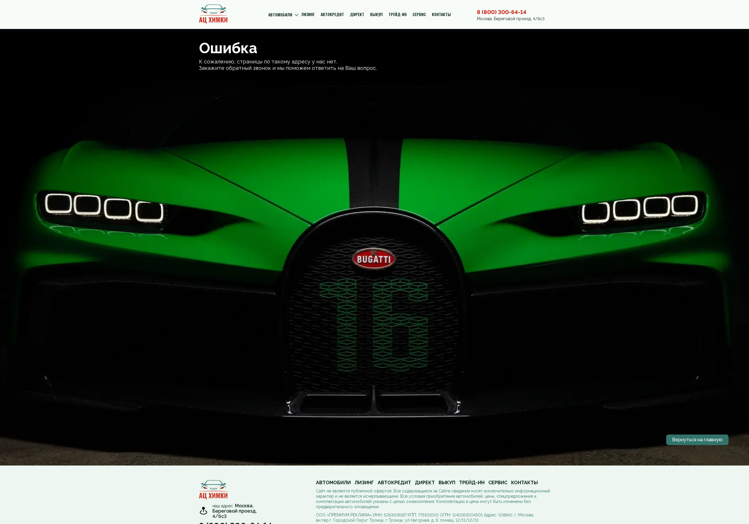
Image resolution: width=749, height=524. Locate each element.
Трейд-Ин (398, 14)
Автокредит (332, 14)
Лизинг (308, 14)
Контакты (441, 14)
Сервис (419, 14)
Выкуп (376, 14)
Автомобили (333, 482)
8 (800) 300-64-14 (501, 12)
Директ (357, 14)
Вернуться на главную (697, 439)
